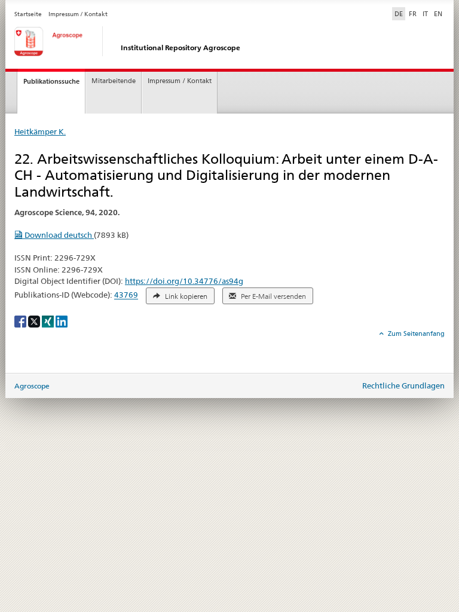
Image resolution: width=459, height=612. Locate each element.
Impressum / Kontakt (78, 14)
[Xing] (49, 320)
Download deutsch (58, 235)
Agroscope (32, 385)
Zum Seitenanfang (415, 333)
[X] (35, 320)
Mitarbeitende (113, 81)
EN (438, 14)
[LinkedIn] (62, 320)
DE (399, 13)
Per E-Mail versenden (272, 296)
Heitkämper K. (40, 131)
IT (425, 14)
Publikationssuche (51, 81)
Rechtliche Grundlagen (403, 385)
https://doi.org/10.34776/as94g (184, 281)
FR (413, 14)
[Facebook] (21, 320)
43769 (126, 295)
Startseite (28, 14)
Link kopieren (185, 296)
